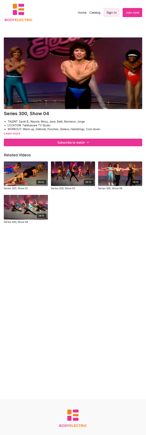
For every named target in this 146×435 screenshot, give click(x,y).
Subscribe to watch (71, 142)
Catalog (95, 12)
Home (82, 12)
